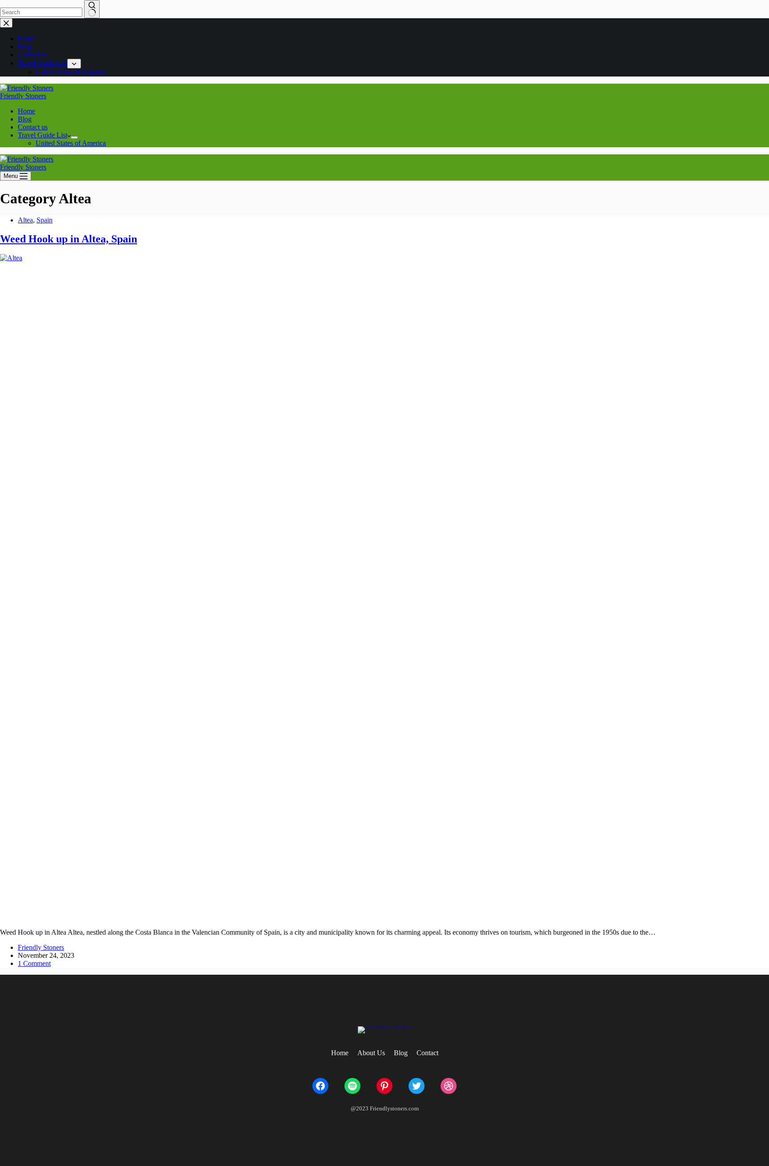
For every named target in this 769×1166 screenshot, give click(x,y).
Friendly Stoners (23, 96)
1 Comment (34, 963)
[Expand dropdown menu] (74, 137)
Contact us (33, 127)
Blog (25, 119)
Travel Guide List (42, 135)
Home (26, 111)
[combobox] (41, 12)
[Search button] (92, 9)
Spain (44, 220)
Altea (25, 220)
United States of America (71, 143)
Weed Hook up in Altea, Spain (68, 239)
